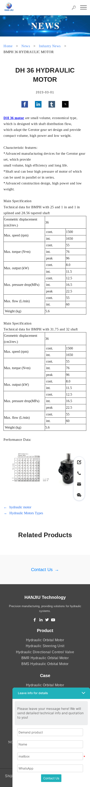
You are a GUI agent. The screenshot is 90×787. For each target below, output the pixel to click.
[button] (24, 104)
